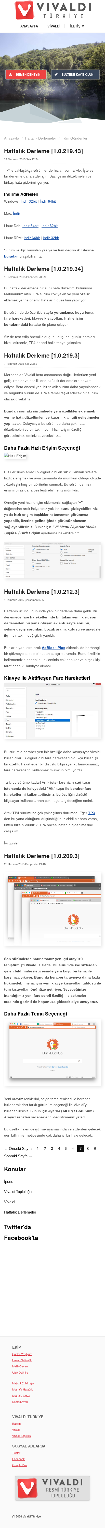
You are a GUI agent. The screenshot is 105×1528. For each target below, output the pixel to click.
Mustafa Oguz (21, 1395)
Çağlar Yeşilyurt (22, 1354)
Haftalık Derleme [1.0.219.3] (42, 355)
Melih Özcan (20, 1366)
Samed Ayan (20, 1401)
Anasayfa (29, 26)
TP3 (91, 813)
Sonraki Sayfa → (18, 1156)
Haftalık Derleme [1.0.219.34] (43, 268)
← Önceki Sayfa (18, 1148)
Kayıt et (82, 99)
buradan (11, 256)
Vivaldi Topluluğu (18, 1191)
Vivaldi (53, 26)
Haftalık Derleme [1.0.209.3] (42, 856)
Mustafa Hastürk (22, 1389)
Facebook (18, 1459)
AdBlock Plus (53, 648)
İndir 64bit (48, 201)
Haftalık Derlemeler (20, 1212)
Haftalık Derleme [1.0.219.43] (43, 151)
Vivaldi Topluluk (21, 1435)
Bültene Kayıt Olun (77, 74)
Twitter (16, 1452)
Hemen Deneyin (28, 74)
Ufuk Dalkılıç (20, 1372)
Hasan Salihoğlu (22, 1360)
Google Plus (19, 1465)
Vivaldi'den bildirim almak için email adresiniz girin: (52, 89)
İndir (16, 213)
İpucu (8, 1181)
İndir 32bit (29, 201)
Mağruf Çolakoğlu (23, 1383)
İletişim (77, 26)
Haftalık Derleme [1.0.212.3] (42, 591)
